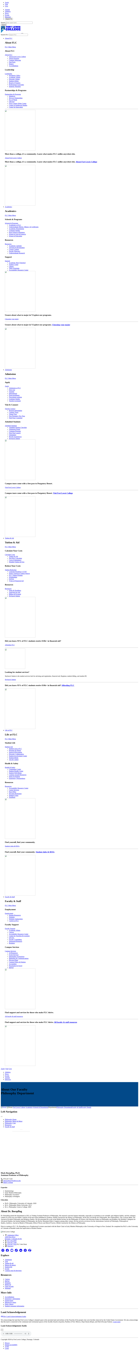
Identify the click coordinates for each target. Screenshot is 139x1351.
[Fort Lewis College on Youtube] (12, 1251)
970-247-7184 (11, 1242)
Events (7, 15)
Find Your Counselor (15, 418)
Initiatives (12, 96)
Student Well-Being (15, 773)
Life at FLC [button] (9, 730)
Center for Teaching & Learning (19, 936)
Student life (8, 1267)
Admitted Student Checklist (18, 427)
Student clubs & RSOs (12, 846)
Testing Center (13, 264)
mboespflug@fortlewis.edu (12, 1181)
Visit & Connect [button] (10, 409)
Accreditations (13, 66)
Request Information (15, 410)
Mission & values (10, 1302)
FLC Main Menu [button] (10, 47)
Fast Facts (12, 62)
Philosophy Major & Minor (13, 1121)
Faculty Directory (14, 251)
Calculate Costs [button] (10, 554)
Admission (8, 1259)
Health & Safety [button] (10, 767)
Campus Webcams (15, 60)
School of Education (15, 236)
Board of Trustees (14, 83)
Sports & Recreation (15, 752)
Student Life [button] (9, 747)
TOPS (7, 1346)
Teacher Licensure (15, 401)
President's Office (14, 75)
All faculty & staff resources (14, 1016)
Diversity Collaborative (16, 754)
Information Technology (17, 956)
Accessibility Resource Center (18, 270)
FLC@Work (13, 100)
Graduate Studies (14, 230)
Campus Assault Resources (17, 775)
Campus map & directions (13, 1270)
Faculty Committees (15, 939)
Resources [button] (8, 244)
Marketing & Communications (18, 958)
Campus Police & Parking (17, 962)
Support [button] (7, 261)
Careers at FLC (14, 921)
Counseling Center (15, 769)
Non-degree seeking (15, 397)
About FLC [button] (8, 38)
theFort (11, 967)
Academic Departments (16, 229)
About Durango (14, 58)
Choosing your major (12, 319)
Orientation (12, 435)
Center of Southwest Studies (18, 105)
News (7, 13)
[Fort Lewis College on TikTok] (16, 1251)
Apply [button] (7, 386)
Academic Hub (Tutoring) (17, 263)
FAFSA (11, 579)
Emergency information (12, 1299)
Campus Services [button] (10, 951)
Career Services (14, 790)
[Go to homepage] (11, 33)
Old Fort (11, 102)
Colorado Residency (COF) (18, 572)
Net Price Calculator (15, 558)
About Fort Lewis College (17, 56)
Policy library (9, 1304)
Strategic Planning (15, 86)
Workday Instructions (16, 919)
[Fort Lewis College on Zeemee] (30, 1251)
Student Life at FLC (15, 749)
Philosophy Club (10, 1123)
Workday (12, 917)
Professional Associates (16, 85)
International (13, 393)
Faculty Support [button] (10, 928)
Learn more (116, 1322)
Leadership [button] (8, 74)
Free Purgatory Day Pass (17, 416)
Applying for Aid (14, 592)
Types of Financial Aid (16, 581)
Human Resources (15, 915)
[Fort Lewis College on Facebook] (7, 1251)
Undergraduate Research (17, 253)
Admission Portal (14, 429)
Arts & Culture (14, 759)
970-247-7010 (11, 1244)
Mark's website (8, 1182)
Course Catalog (14, 249)
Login (7, 1348)
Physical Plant (13, 960)
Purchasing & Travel (15, 966)
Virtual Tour (13, 414)
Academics (29, 1107)
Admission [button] (8, 370)
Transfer (11, 392)
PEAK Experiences (15, 437)
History (11, 64)
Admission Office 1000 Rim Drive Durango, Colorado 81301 (13, 1237)
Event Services (14, 955)
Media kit (8, 1284)
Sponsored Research (15, 941)
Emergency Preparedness (17, 778)
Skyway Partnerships (15, 98)
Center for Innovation (16, 107)
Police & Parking (14, 776)
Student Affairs (14, 81)
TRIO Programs (14, 268)
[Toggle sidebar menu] (1, 1116)
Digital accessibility (11, 1345)
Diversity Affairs (14, 79)
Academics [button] (8, 207)
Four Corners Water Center (17, 103)
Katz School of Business (17, 232)
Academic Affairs (14, 77)
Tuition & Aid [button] (9, 538)
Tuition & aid (9, 1263)
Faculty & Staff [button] (10, 897)
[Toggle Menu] (22, 33)
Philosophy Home (10, 1119)
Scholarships (13, 577)
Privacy (7, 1343)
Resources (8, 1125)
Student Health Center (16, 771)
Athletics (8, 11)
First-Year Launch (15, 433)
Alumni (7, 9)
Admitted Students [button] (11, 426)
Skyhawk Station (14, 438)
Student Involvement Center (18, 756)
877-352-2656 (11, 1240)
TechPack (12, 797)
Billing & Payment (15, 594)
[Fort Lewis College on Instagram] (3, 1251)
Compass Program (15, 431)
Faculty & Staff (10, 1127)
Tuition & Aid (13, 556)
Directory (8, 17)
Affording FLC (10, 645)
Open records (9, 1286)
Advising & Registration (17, 247)
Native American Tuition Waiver (19, 573)
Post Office (12, 792)
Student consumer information (14, 1306)
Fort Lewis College (19, 1107)
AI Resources (13, 953)
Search (3, 22)
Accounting (12, 964)
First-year (12, 390)
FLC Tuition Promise (16, 575)
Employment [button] (9, 913)
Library (11, 266)
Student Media (13, 758)
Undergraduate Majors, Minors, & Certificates (23, 227)
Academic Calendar (15, 246)
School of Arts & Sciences (17, 234)
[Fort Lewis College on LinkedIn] (21, 1251)
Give (6, 6)
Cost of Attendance (15, 560)
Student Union (13, 795)
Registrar (12, 943)
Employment (9, 1300)
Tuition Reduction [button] (10, 570)
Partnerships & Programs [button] (13, 94)
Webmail (8, 1288)
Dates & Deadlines (15, 590)
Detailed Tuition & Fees (16, 562)
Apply (7, 2)
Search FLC (5, 35)
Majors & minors (10, 1265)
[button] (13, 1316)
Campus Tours (13, 412)
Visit (6, 4)
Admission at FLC (15, 388)
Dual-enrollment (14, 395)
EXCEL (11, 938)
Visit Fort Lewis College (13, 487)
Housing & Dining (15, 750)
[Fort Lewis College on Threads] (25, 1251)
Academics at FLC (15, 225)
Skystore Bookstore (15, 794)
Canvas (11, 932)
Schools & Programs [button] (11, 223)
